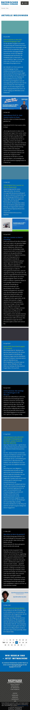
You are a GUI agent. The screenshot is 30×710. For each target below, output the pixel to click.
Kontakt (11, 666)
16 (10, 640)
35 (21, 645)
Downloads (15, 695)
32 (11, 645)
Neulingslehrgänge (17, 665)
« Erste (4, 640)
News (7, 8)
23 (7, 642)
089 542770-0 (16, 687)
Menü (25, 3)
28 (23, 642)
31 (8, 645)
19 (19, 640)
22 (3, 642)
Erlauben (18, 708)
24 (10, 642)
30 (5, 645)
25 (13, 642)
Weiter (24, 645)
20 (23, 640)
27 (19, 642)
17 (13, 640)
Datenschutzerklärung (23, 705)
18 (16, 640)
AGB (15, 701)
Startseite (3, 8)
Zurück (7, 640)
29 (26, 642)
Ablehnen (11, 708)
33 (15, 645)
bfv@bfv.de (16, 689)
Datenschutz (15, 699)
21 (26, 640)
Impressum (15, 697)
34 (18, 645)
